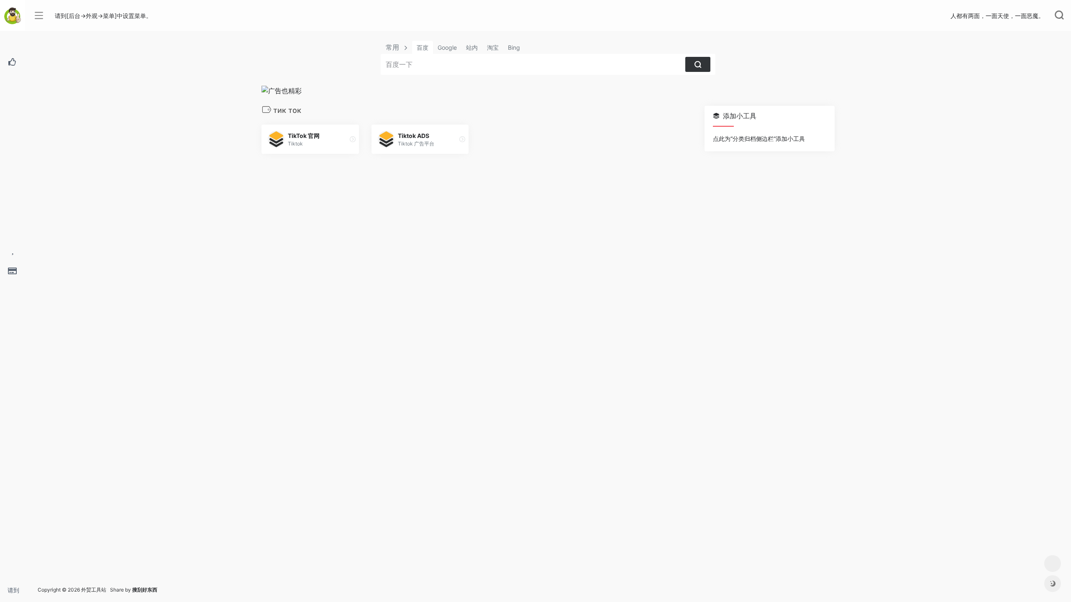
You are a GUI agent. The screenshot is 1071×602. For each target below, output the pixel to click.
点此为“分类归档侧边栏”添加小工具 (759, 138)
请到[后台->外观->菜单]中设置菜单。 (16, 593)
